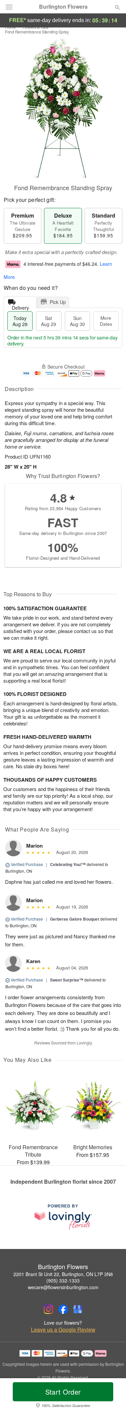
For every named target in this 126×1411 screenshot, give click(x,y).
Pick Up (58, 302)
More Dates (106, 321)
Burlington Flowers (63, 6)
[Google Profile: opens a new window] (78, 1309)
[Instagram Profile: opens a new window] (48, 1309)
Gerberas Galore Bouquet (74, 919)
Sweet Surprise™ (66, 980)
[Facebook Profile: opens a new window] (63, 1309)
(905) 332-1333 (63, 1280)
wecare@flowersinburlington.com (63, 1287)
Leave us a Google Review (63, 1329)
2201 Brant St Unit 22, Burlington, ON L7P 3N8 (63, 1274)
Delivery (20, 306)
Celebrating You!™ (68, 864)
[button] (111, 1396)
